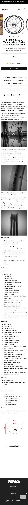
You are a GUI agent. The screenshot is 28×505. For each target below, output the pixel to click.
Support (13, 493)
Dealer (13, 489)
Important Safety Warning (14, 80)
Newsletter (13, 497)
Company (13, 486)
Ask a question (14, 90)
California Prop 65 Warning (14, 77)
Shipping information (14, 83)
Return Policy (14, 87)
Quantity (14, 56)
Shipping (8, 50)
